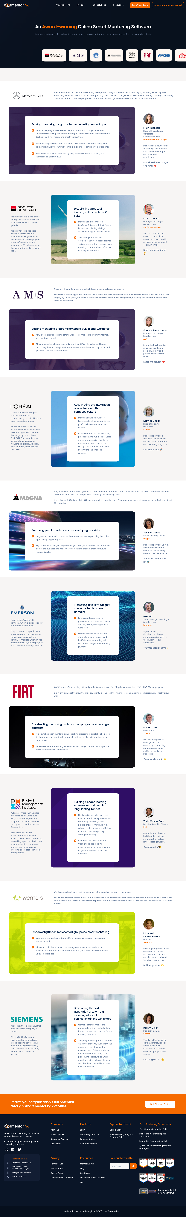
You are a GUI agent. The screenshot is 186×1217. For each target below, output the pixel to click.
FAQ (82, 1182)
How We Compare (88, 1143)
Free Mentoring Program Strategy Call (121, 1136)
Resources (118, 5)
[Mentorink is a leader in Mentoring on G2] (143, 1165)
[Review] (170, 1180)
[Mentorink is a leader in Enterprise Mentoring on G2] (161, 1165)
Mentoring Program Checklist (153, 1141)
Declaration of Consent (62, 1177)
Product (81, 5)
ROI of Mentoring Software (92, 1177)
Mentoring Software (89, 1134)
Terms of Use (57, 1163)
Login (82, 1130)
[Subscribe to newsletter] (133, 1166)
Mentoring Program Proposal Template (152, 1135)
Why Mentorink (63, 5)
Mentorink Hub (87, 1163)
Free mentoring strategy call (167, 5)
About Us (55, 1130)
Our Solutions (99, 5)
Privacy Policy (57, 1168)
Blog (82, 1168)
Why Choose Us (58, 1134)
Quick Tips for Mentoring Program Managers (155, 1147)
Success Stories (87, 1139)
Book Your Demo (140, 5)
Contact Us (56, 1143)
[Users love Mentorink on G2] (161, 1180)
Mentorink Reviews (162, 1191)
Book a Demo (116, 1130)
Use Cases (85, 1173)
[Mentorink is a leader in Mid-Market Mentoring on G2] (152, 1165)
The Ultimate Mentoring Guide (153, 1129)
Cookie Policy (57, 1173)
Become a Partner (59, 1139)
